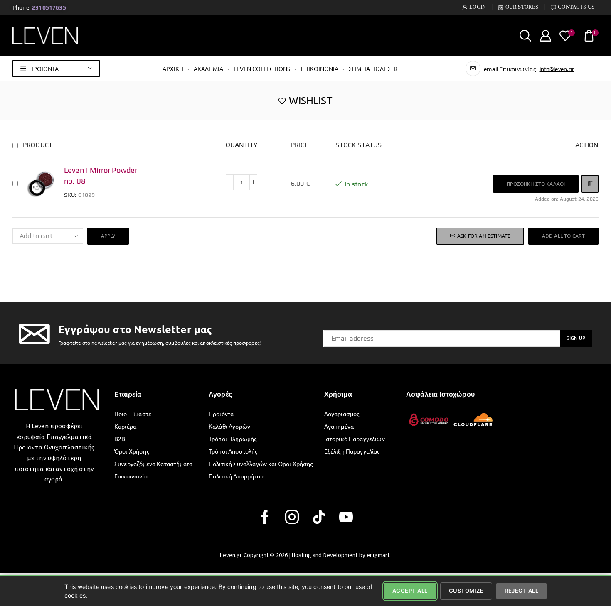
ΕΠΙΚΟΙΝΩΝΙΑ (319, 68)
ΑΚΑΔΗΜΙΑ (208, 68)
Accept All (410, 590)
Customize (466, 590)
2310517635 (49, 7)
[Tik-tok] (319, 517)
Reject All (521, 590)
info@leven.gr (557, 69)
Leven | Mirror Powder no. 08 (100, 175)
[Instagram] (292, 517)
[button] (536, 184)
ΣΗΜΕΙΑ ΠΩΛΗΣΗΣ (374, 68)
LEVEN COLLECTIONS (262, 68)
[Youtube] (346, 517)
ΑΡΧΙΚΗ (173, 68)
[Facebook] (265, 517)
